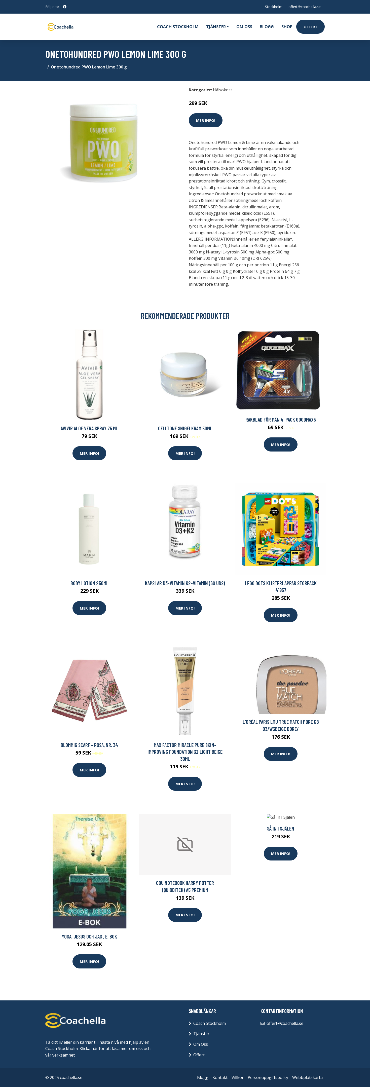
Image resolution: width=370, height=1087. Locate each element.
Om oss (244, 26)
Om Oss (200, 1044)
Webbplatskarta (307, 1077)
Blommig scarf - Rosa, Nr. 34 (89, 745)
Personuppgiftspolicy (268, 1077)
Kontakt (220, 1077)
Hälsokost (222, 90)
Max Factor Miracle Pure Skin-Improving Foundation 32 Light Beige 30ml (185, 752)
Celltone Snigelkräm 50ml (185, 428)
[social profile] (64, 7)
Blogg (267, 26)
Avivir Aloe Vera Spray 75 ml (89, 428)
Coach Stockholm (178, 26)
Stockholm (273, 6)
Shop (286, 26)
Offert (310, 26)
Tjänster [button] (216, 26)
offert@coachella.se (304, 6)
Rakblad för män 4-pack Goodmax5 (280, 419)
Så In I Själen (280, 828)
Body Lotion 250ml (89, 583)
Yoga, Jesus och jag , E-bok (89, 936)
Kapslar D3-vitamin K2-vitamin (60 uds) (185, 583)
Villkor (238, 1077)
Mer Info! (205, 120)
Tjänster (201, 1033)
